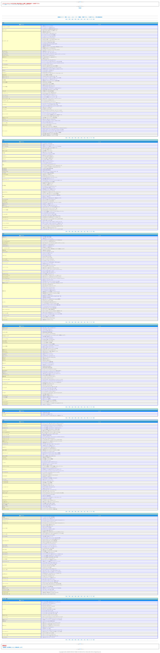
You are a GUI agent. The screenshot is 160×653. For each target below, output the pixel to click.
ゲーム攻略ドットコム (6, 4)
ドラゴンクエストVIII (15, 4)
